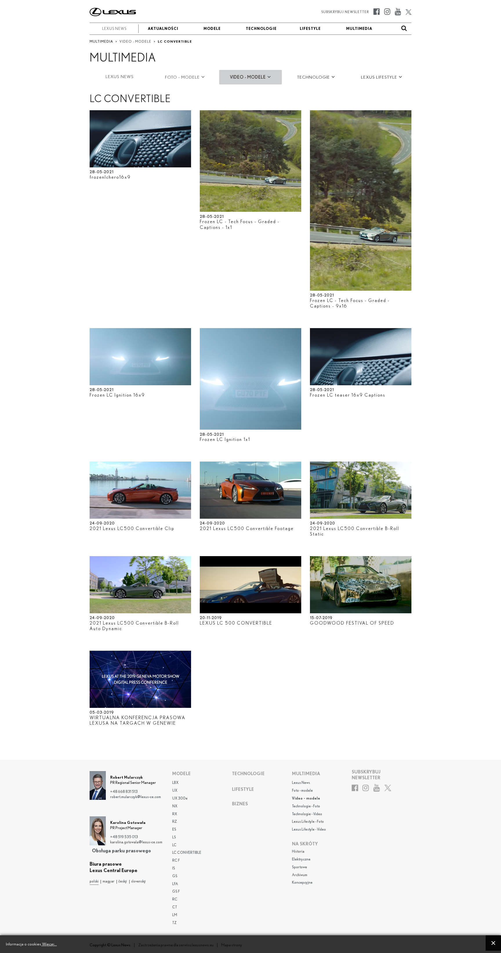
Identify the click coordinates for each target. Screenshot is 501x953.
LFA (175, 884)
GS (174, 876)
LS (174, 837)
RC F (176, 860)
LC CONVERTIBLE (186, 853)
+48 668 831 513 (124, 792)
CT (174, 907)
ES (174, 829)
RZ (174, 822)
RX (174, 814)
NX (174, 806)
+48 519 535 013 (124, 837)
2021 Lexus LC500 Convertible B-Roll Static (354, 531)
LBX (175, 783)
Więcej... (49, 944)
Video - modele (306, 798)
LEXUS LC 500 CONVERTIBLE (236, 623)
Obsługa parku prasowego (121, 850)
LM (174, 915)
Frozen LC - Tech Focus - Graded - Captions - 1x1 (239, 224)
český (122, 881)
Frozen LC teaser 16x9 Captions (347, 395)
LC (174, 845)
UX (174, 791)
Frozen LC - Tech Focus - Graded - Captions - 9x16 (350, 303)
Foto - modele (302, 791)
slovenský (138, 881)
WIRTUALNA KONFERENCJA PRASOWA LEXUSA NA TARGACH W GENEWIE (138, 720)
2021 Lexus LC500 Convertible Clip (132, 528)
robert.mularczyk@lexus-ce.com (135, 797)
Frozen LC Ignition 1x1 (225, 439)
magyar (109, 881)
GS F (176, 892)
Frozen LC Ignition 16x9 (117, 395)
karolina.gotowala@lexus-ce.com (136, 842)
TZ (174, 923)
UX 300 (180, 798)
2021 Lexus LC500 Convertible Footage (247, 528)
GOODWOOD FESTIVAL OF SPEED (352, 623)
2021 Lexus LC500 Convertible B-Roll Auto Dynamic (134, 626)
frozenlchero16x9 (110, 177)
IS (173, 868)
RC (174, 899)
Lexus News (301, 783)
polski (94, 881)
